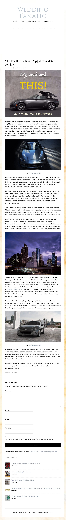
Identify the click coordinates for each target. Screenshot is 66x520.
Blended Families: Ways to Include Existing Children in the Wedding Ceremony (35, 488)
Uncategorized (12, 372)
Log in (51, 512)
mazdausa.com (35, 173)
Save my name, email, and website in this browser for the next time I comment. (29, 439)
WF (25, 512)
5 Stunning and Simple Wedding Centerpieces (25, 464)
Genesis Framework (35, 512)
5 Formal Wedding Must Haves (21, 472)
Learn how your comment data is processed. (43, 451)
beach (7, 287)
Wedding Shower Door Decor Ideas (22, 480)
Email (7, 419)
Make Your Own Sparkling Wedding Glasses (25, 496)
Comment (8, 391)
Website (8, 428)
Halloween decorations (15, 289)
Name (7, 410)
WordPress (44, 512)
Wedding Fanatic (33, 13)
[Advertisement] (33, 45)
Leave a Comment (20, 67)
